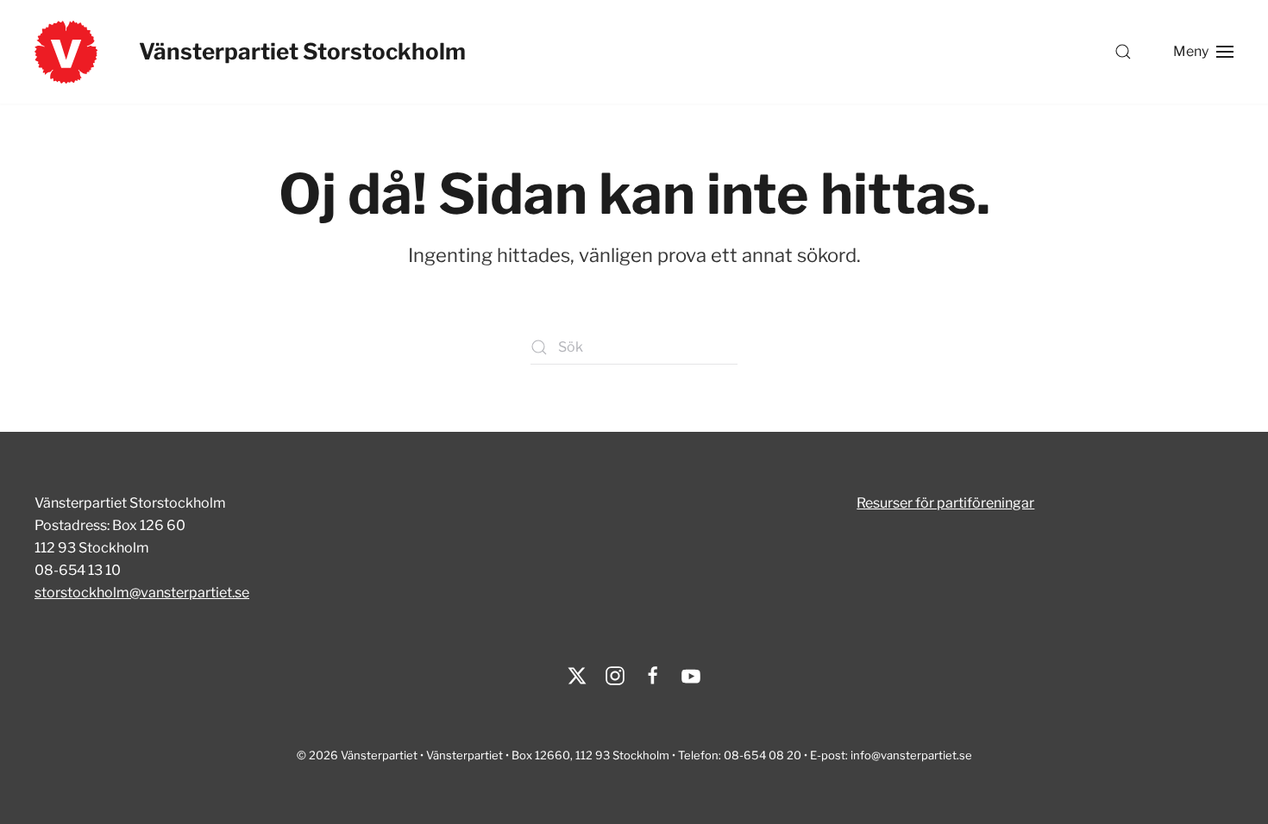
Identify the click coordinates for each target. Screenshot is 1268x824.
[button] (1123, 51)
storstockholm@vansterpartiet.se (142, 592)
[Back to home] (66, 51)
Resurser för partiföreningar (945, 503)
